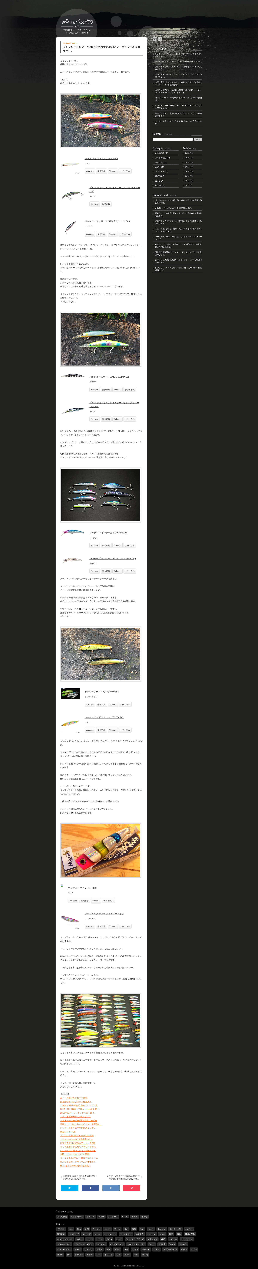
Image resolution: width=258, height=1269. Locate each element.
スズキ (194, 1249)
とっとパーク (110, 1234)
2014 (187, 181)
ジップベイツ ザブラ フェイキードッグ (104, 913)
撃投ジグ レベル (67, 1132)
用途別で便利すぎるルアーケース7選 (77, 1143)
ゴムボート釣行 (64, 1244)
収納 (163, 1239)
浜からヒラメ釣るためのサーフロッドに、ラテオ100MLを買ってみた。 (178, 261)
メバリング (74, 1234)
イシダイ (108, 1254)
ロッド (89, 1239)
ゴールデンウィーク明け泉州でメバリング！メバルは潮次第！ (178, 99)
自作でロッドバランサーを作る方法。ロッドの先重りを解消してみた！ (178, 222)
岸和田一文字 (175, 1229)
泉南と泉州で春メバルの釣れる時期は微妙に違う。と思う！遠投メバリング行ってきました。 (177, 91)
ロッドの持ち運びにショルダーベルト (78, 1150)
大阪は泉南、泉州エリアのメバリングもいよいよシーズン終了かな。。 (178, 75)
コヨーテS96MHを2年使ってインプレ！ (79, 1105)
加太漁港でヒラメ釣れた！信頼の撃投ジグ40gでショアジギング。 (79, 1177)
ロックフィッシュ (65, 1239)
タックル (158, 162)
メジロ (162, 1234)
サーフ (78, 1249)
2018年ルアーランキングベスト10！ (77, 1113)
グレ (98, 1254)
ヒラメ (90, 1254)
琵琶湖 (99, 1249)
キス (118, 1254)
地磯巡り (61, 1234)
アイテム (173, 1239)
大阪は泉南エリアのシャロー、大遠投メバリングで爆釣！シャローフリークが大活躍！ (178, 83)
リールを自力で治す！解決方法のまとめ (79, 1158)
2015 (187, 176)
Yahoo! (112, 171)
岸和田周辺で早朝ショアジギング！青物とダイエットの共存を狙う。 (178, 68)
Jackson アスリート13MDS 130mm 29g (109, 377)
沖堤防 (80, 1239)
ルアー (74, 43)
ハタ (71, 1229)
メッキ (97, 1234)
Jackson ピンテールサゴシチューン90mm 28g (112, 558)
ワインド (96, 1229)
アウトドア (101, 1244)
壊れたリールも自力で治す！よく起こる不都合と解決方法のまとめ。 (178, 214)
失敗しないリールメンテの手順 (74, 1154)
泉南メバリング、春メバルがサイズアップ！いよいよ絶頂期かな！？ (178, 114)
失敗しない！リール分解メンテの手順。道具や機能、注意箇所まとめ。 (178, 269)
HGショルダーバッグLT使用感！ (75, 1165)
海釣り (172, 1244)
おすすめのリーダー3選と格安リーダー (78, 1120)
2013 (187, 185)
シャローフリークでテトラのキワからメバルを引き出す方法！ (178, 122)
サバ (126, 1229)
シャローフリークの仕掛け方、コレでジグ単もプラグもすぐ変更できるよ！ (178, 107)
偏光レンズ (152, 1239)
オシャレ (151, 1234)
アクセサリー (126, 1234)
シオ (142, 1229)
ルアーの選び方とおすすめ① (73, 1098)
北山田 (135, 1249)
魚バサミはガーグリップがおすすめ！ (78, 1162)
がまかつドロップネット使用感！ (76, 1101)
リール (99, 1239)
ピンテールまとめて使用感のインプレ (78, 1128)
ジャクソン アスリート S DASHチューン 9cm (107, 221)
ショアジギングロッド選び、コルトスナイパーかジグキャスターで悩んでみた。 (178, 230)
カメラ (158, 181)
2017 (187, 167)
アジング (86, 1234)
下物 (126, 1249)
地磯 (171, 1234)
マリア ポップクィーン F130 (82, 888)
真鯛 (134, 1229)
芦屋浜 (156, 1249)
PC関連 (162, 1244)
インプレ (61, 1229)
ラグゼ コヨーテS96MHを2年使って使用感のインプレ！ (178, 61)
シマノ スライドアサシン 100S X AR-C (104, 717)
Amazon (89, 171)
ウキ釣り (88, 1249)
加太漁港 (139, 1234)
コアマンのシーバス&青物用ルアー (76, 1139)
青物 (179, 1234)
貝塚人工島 (190, 1234)
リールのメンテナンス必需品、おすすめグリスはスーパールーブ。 (178, 238)
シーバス (183, 1244)
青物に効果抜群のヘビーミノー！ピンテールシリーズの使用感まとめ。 (178, 253)
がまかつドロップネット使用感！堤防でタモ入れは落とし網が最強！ (178, 55)
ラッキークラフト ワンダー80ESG (102, 691)
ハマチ (151, 1229)
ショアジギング (64, 1249)
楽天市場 (101, 171)
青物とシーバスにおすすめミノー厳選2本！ (80, 1124)
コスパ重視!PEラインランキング (75, 1116)
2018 (187, 162)
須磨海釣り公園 (170, 1249)
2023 (187, 153)
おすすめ (162, 1229)
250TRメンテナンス (136, 1244)
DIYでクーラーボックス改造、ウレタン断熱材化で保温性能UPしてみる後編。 (178, 245)
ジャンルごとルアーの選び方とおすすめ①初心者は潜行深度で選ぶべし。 (123, 1177)
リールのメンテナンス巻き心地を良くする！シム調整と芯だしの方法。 (178, 201)
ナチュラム (125, 171)
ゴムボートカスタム (83, 1244)
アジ (136, 1254)
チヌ (69, 1254)
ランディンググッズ (134, 1239)
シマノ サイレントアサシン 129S (101, 158)
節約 (79, 1229)
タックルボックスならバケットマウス (78, 1147)
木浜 (108, 1249)
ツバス (107, 1229)
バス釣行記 (159, 153)
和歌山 (184, 1249)
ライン (109, 1239)
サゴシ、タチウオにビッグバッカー (77, 1135)
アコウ (117, 1229)
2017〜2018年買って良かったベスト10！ (79, 1109)
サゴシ (60, 1254)
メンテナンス (187, 1239)
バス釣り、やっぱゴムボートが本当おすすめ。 (174, 208)
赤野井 (117, 1249)
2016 (187, 171)
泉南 (87, 1229)
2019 (187, 158)
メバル (127, 1254)
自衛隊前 (146, 1249)
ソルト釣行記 (160, 158)
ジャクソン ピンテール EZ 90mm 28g (108, 532)
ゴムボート (159, 171)
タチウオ (79, 1254)
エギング (189, 1229)
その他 (158, 185)
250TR (158, 176)
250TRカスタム (116, 1244)
